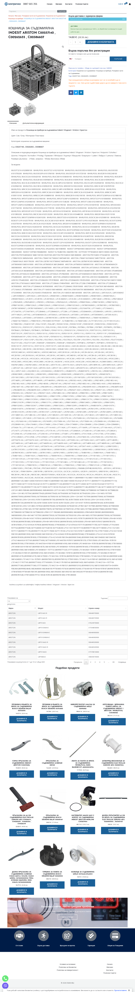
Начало (49, 4)
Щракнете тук (67, 917)
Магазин (59, 4)
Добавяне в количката (101, 41)
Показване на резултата (12, 601)
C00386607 (93, 76)
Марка (11, 608)
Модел (40, 608)
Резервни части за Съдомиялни (33, 16)
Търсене (62, 11)
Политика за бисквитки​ (67, 967)
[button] (63, 47)
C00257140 (76, 76)
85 (114, 662)
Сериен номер (93, 608)
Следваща (122, 662)
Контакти (68, 4)
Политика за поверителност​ (67, 970)
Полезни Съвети (81, 4)
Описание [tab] (13, 123)
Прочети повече (120, 990)
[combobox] (71, 59)
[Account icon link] (130, 4)
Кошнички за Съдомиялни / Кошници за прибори (94, 71)
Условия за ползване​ (67, 964)
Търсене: (104, 598)
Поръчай (118, 59)
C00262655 (84, 76)
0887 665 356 (30, 3)
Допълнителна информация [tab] (33, 123)
